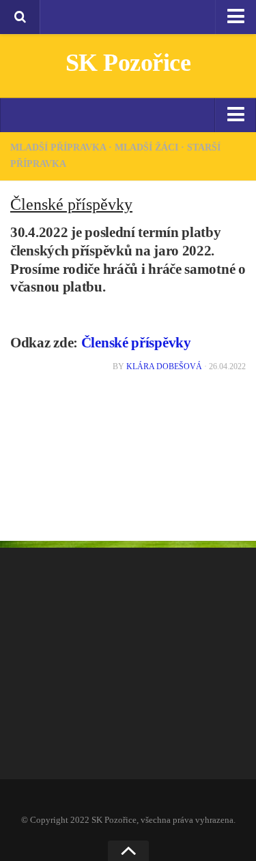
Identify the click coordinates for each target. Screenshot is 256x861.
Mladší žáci (146, 147)
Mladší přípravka (58, 147)
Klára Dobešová (164, 366)
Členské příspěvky (136, 342)
